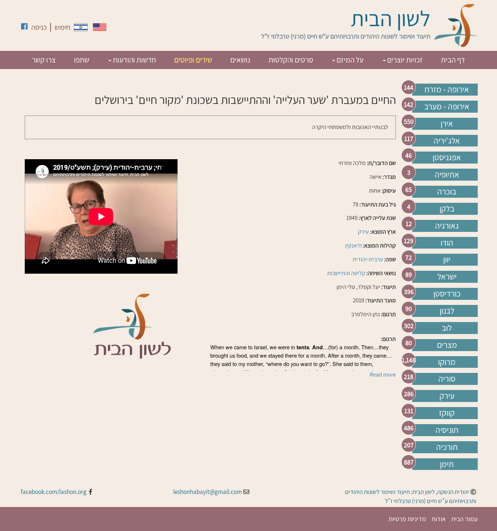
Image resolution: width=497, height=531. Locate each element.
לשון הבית (390, 18)
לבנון (447, 310)
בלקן (447, 208)
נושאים (240, 60)
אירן (447, 123)
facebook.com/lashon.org (54, 492)
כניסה (39, 27)
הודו (447, 242)
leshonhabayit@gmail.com (207, 492)
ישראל (447, 276)
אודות (439, 519)
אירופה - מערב (446, 106)
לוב (447, 327)
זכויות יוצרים (404, 60)
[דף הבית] (456, 25)
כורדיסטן (447, 293)
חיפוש (62, 27)
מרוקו (447, 362)
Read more (383, 374)
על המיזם (349, 60)
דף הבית (453, 60)
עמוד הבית (464, 519)
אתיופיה (447, 174)
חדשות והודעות (133, 60)
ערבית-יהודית (368, 259)
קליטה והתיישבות (346, 273)
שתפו (81, 60)
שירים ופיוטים (193, 60)
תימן (447, 464)
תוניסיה (447, 430)
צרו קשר (44, 60)
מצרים (447, 344)
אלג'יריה (447, 140)
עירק (447, 395)
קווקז (447, 412)
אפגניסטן (447, 157)
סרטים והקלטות (291, 60)
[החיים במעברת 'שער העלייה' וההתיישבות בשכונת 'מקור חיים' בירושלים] (81, 27)
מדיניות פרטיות (407, 519)
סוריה (447, 378)
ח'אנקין (353, 245)
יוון (446, 259)
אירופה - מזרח (447, 89)
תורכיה (447, 447)
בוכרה (446, 191)
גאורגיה (447, 225)
